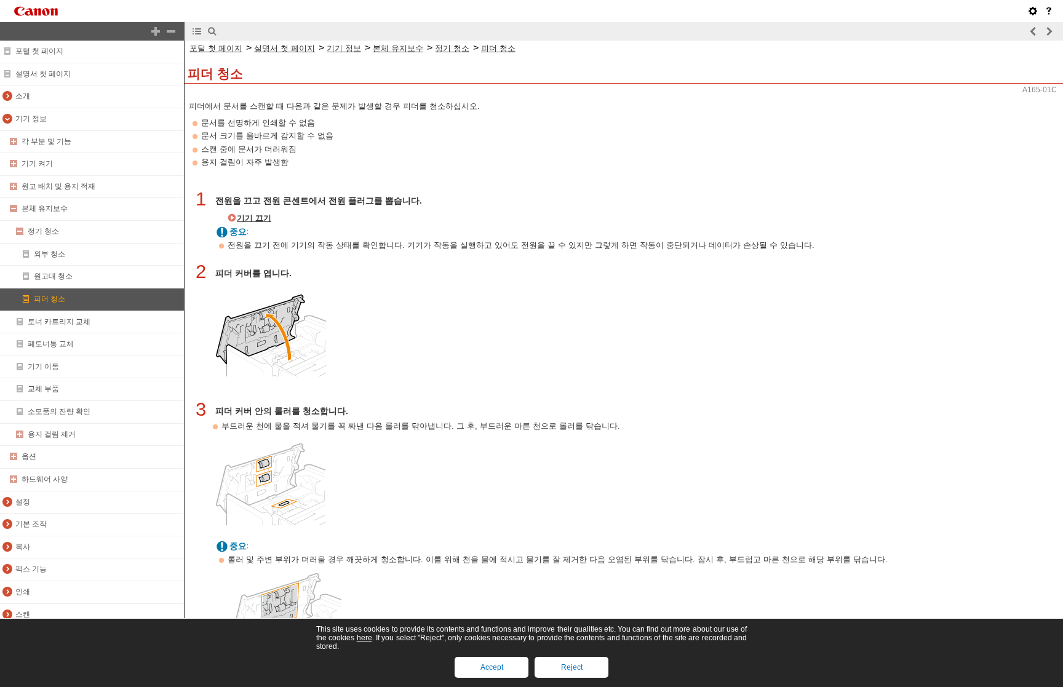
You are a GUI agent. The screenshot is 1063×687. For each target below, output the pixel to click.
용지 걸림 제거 (52, 434)
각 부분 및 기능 (46, 141)
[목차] (197, 31)
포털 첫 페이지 (39, 51)
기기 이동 (43, 366)
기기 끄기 (254, 218)
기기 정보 (31, 118)
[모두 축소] (171, 31)
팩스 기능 (31, 569)
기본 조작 (31, 524)
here (364, 637)
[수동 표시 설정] (1033, 11)
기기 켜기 (37, 163)
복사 (22, 546)
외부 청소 (49, 254)
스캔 (22, 614)
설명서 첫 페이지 (43, 73)
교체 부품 (43, 388)
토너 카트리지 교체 (59, 321)
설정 (22, 502)
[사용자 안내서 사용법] (1049, 11)
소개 (22, 96)
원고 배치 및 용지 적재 (58, 186)
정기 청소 (43, 231)
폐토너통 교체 (51, 344)
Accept (491, 667)
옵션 (29, 456)
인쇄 (22, 591)
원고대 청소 (53, 276)
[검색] (212, 31)
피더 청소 (49, 299)
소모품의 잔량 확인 (59, 411)
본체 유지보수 (45, 208)
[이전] (1033, 31)
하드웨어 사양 (45, 479)
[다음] (1049, 31)
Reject (572, 667)
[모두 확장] (155, 31)
